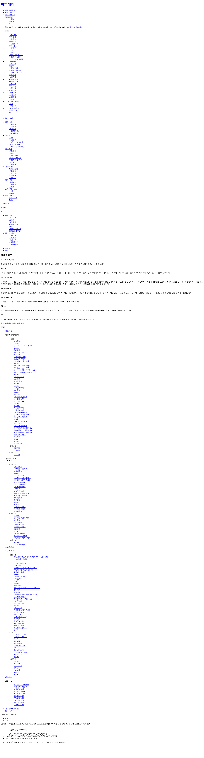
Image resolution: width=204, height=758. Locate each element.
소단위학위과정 (15, 70)
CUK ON (17, 561)
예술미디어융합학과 (21, 493)
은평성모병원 (19, 698)
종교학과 (17, 500)
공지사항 (12, 95)
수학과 (16, 386)
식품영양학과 (19, 388)
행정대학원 (18, 511)
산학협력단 (18, 643)
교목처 (16, 574)
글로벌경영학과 (20, 359)
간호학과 (17, 516)
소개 (11, 104)
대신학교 (17, 661)
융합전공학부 (19, 401)
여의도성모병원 (20, 691)
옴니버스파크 (19, 650)
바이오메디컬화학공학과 (23, 372)
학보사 (16, 630)
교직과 (16, 348)
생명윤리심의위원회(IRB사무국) (26, 594)
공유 (6, 250)
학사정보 (12, 75)
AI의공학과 (18, 443)
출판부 (16, 672)
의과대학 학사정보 (21, 652)
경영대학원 (18, 467)
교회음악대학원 (20, 545)
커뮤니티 (13, 93)
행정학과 (17, 437)
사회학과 (17, 379)
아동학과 (17, 392)
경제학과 (17, 343)
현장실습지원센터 (20, 628)
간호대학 (17, 450)
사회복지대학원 (20, 484)
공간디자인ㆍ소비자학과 (23, 346)
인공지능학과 (19, 410)
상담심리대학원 (20, 487)
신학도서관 (18, 666)
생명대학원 (18, 522)
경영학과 (17, 341)
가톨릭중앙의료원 (20, 687)
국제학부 (17, 354)
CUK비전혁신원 (20, 563)
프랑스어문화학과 (20, 426)
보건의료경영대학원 (21, 518)
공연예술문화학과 (20, 469)
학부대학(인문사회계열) (23, 428)
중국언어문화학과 (20, 417)
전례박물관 (18, 670)
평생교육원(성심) (20, 617)
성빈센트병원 (19, 702)
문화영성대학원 (20, 482)
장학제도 (12, 90)
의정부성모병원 (20, 693)
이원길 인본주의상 (21, 559)
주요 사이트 (9, 547)
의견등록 (12, 97)
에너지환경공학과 (20, 397)
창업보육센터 (19, 612)
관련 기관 (8, 677)
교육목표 (12, 39)
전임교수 (12, 52)
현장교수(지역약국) (16, 59)
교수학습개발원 (20, 577)
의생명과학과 (19, 408)
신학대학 (17, 455)
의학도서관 (18, 654)
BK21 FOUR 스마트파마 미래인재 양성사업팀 (31, 557)
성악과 (16, 383)
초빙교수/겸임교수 (16, 55)
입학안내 (12, 77)
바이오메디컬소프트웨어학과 (25, 370)
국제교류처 (18, 579)
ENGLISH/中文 (13, 108)
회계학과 (17, 441)
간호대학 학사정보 (21, 634)
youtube (8, 718)
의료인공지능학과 (20, 496)
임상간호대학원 (20, 533)
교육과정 (12, 64)
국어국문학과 (19, 352)
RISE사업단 (18, 565)
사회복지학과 (19, 377)
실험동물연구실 (20, 646)
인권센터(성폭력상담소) (23, 599)
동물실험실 (18, 585)
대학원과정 (13, 79)
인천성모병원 (19, 700)
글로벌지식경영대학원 (22, 478)
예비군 (16, 648)
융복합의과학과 (20, 527)
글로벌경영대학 (20, 357)
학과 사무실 (13, 46)
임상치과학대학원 (20, 536)
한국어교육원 (19, 626)
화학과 (16, 439)
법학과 (16, 374)
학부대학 (17, 619)
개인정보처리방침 (12, 709)
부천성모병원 (19, 696)
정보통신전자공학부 (21, 415)
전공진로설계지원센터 (22, 610)
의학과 (16, 531)
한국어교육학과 (20, 509)
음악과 (16, 403)
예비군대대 (18, 601)
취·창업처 (17, 614)
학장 (11, 50)
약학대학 (17, 394)
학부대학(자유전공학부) (23, 432)
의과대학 (17, 448)
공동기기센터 (19, 572)
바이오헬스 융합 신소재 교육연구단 (27, 588)
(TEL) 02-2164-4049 (16, 734)
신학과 (16, 542)
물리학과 (17, 363)
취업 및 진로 (14, 44)
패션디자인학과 (20, 507)
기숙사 (16, 581)
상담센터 (17, 592)
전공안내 (13, 35)
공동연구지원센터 (20, 637)
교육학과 (17, 473)
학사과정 (13, 61)
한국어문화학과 (20, 435)
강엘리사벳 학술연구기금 (23, 570)
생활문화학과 (19, 491)
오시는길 (8, 711)
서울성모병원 (19, 689)
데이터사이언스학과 (21, 361)
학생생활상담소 (20, 623)
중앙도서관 (18, 608)
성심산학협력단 (20, 597)
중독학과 (17, 502)
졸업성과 (12, 41)
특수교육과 (18, 423)
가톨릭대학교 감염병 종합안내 (25, 568)
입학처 (16, 605)
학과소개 (12, 37)
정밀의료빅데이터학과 (22, 538)
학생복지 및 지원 (15, 72)
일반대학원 (18, 498)
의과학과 (17, 529)
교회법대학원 (19, 475)
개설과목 (12, 66)
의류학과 (17, 406)
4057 (34, 734)
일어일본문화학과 (20, 412)
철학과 (16, 419)
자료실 (11, 99)
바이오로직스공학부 (21, 368)
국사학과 (17, 350)
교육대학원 (18, 471)
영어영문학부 (19, 399)
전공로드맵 (13, 68)
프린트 (7, 248)
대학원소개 (13, 81)
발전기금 (17, 590)
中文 (11, 112)
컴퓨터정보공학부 (20, 421)
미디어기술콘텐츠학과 (22, 366)
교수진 (13, 48)
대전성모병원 (19, 705)
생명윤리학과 (19, 524)
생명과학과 (18, 489)
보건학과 (17, 520)
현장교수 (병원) (15, 57)
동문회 (16, 583)
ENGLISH (13, 110)
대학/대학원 (9, 331)
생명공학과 (18, 381)
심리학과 (17, 390)
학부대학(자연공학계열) (23, 430)
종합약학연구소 (14, 101)
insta (6, 720)
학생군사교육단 (20, 621)
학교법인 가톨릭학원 (21, 685)
